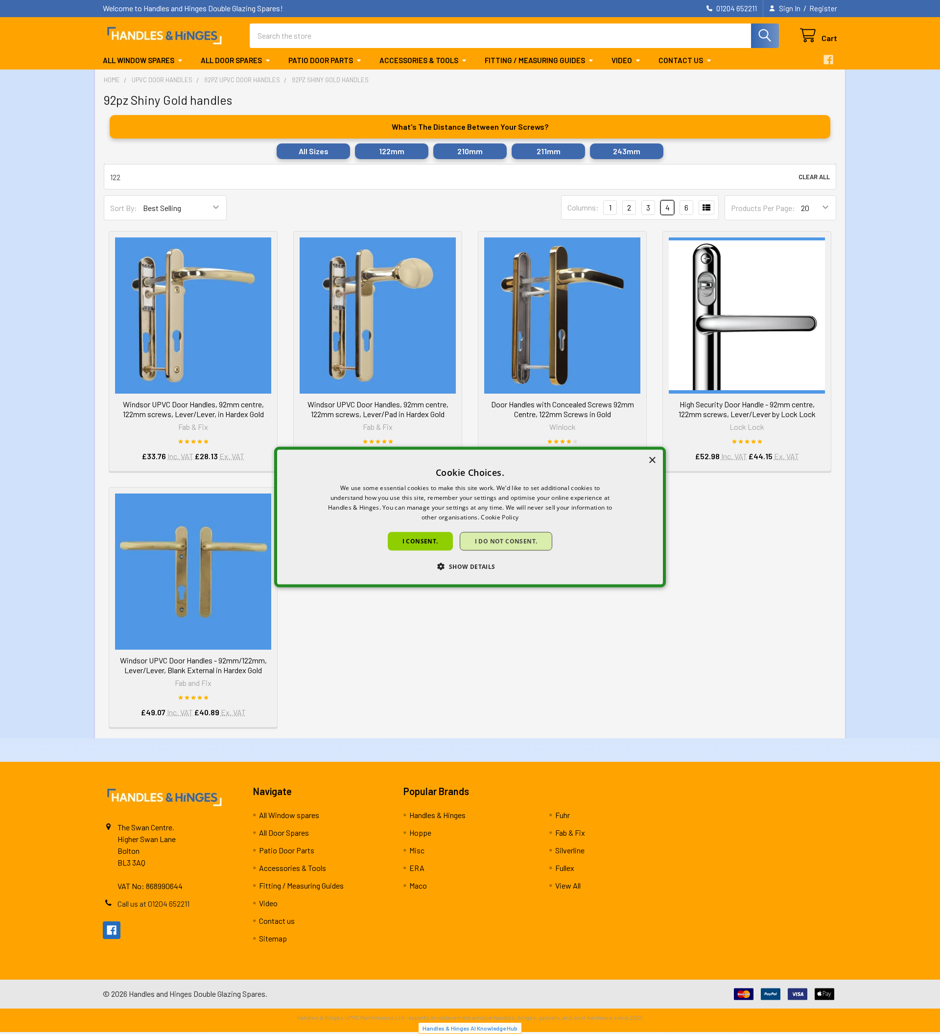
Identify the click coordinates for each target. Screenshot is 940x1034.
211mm (549, 151)
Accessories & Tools (418, 60)
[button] (470, 566)
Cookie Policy (499, 517)
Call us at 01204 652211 (153, 903)
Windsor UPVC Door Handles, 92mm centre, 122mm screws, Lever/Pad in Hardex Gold (377, 409)
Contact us (680, 60)
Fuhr (562, 815)
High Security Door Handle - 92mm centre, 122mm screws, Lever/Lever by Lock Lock (747, 409)
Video (621, 60)
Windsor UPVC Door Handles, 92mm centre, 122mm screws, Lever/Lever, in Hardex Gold (193, 409)
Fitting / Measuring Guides (535, 60)
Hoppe (420, 832)
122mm (391, 151)
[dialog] (470, 517)
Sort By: (123, 207)
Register (823, 8)
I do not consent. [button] (506, 541)
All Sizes (314, 151)
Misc (416, 850)
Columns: (583, 207)
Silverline (570, 850)
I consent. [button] (420, 541)
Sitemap (273, 938)
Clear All (814, 177)
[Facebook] (828, 60)
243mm (626, 151)
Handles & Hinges (437, 815)
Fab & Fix (570, 832)
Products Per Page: (763, 207)
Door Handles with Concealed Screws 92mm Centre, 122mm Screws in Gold (562, 409)
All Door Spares (231, 60)
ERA (416, 867)
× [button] (652, 460)
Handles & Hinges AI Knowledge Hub (470, 1028)
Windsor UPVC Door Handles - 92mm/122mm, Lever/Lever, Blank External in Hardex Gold (193, 665)
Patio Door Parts (320, 60)
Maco (418, 885)
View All (568, 885)
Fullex (564, 867)
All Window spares (138, 60)
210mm (470, 151)
